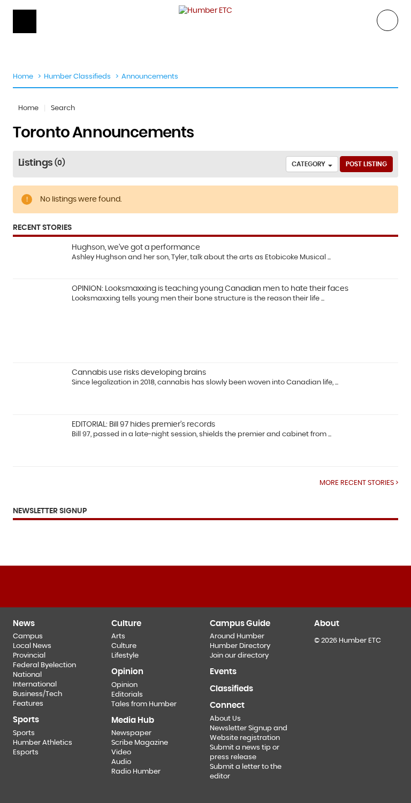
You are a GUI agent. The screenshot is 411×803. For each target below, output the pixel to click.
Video (121, 752)
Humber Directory (240, 646)
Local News (32, 646)
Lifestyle (125, 655)
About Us (225, 718)
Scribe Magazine (139, 742)
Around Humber (237, 636)
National (27, 674)
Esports (26, 752)
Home (23, 76)
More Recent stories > (358, 483)
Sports (24, 733)
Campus (28, 636)
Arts (118, 636)
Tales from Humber (144, 704)
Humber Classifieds (77, 76)
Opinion (124, 685)
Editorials (127, 694)
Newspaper (131, 733)
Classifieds (231, 689)
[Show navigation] (24, 21)
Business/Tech (37, 694)
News (24, 624)
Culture (123, 646)
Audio (121, 762)
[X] (205, 585)
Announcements (149, 76)
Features (28, 703)
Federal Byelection (44, 665)
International (35, 684)
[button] (387, 19)
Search (63, 108)
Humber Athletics (42, 742)
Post (366, 164)
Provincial (29, 655)
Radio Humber (136, 771)
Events (223, 672)
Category (309, 164)
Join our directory (239, 655)
